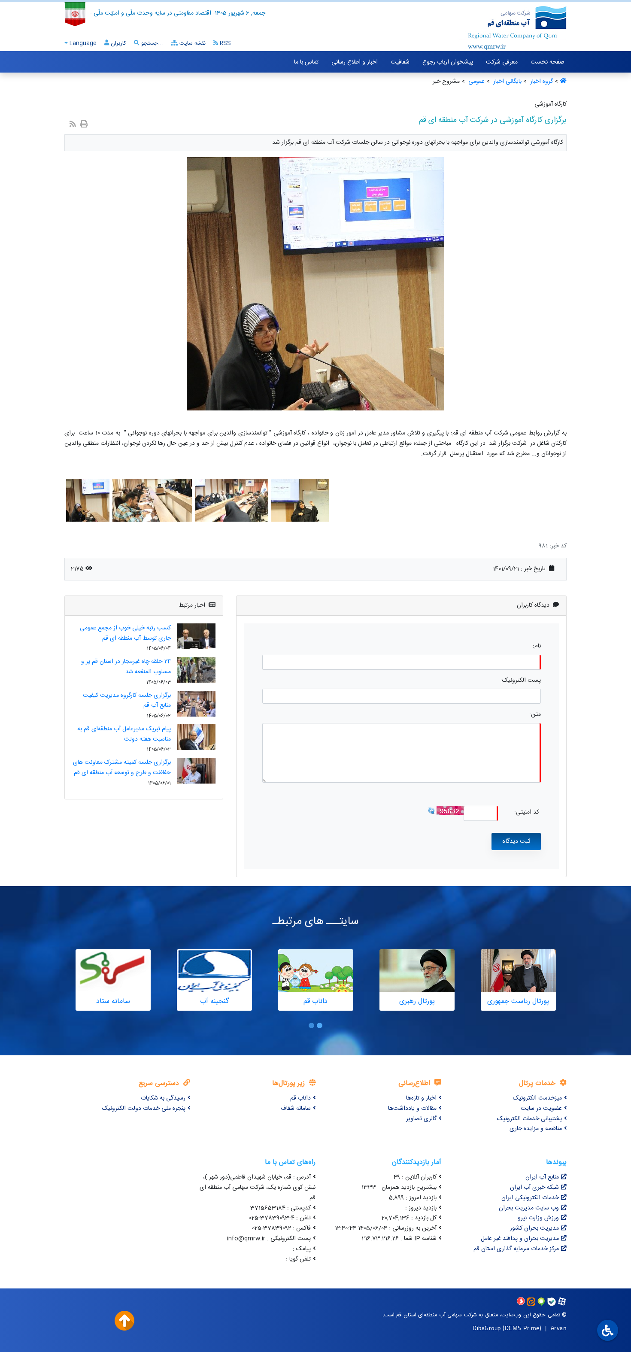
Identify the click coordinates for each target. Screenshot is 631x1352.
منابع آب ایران (542, 1177)
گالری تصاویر (421, 1119)
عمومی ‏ (476, 81)
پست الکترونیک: (521, 681)
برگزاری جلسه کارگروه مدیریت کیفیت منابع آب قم (127, 700)
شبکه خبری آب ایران (534, 1187)
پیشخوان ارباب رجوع (447, 62)
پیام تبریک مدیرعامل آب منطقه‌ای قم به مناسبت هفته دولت (124, 734)
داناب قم (300, 1098)
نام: (537, 646)
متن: (535, 715)
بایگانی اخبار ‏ (506, 81)
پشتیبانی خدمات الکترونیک (529, 1119)
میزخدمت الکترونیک (537, 1098)
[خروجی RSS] (73, 125)
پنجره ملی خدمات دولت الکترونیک (143, 1108)
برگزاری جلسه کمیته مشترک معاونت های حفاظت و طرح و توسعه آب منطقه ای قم (122, 767)
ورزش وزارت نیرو (538, 1218)
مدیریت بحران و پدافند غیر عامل (520, 1239)
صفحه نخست (547, 62)
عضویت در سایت (541, 1108)
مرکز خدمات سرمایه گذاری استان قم (516, 1249)
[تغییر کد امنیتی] (431, 810)
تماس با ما (306, 62)
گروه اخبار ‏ (540, 81)
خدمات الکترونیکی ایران (530, 1198)
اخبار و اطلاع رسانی (354, 62)
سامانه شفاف (296, 1108)
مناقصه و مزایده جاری (536, 1129)
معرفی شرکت (502, 62)
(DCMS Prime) (522, 1328)
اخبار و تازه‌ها (421, 1098)
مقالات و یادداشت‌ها (412, 1108)
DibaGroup (487, 1328)
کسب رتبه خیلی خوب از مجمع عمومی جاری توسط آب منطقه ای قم (125, 633)
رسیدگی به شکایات (163, 1098)
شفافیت (400, 62)
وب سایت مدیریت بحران (529, 1208)
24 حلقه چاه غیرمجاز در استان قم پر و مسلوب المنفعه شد (126, 666)
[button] (320, 1025)
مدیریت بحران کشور (534, 1228)
